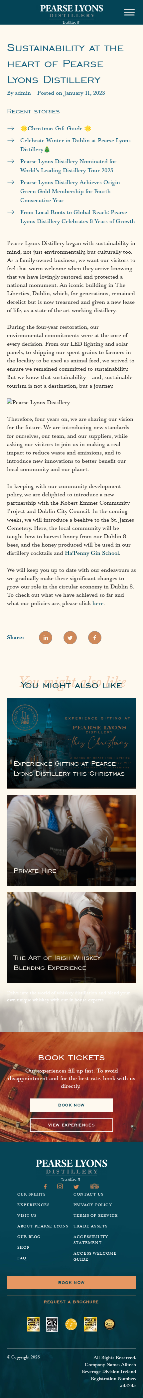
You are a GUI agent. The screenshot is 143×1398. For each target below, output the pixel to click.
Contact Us (88, 1194)
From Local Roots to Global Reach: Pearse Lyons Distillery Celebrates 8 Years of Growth (77, 217)
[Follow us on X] (76, 1187)
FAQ (22, 1258)
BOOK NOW (71, 1104)
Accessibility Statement (90, 1239)
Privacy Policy (92, 1205)
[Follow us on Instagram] (60, 1187)
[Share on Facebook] (94, 637)
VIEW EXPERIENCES (71, 1124)
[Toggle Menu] (129, 12)
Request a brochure (71, 1301)
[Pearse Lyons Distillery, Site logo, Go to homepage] (71, 14)
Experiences (33, 1205)
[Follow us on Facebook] (45, 1187)
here (97, 603)
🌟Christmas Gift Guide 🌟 (55, 128)
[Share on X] (70, 637)
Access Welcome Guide (95, 1256)
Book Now (71, 1282)
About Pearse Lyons (43, 1226)
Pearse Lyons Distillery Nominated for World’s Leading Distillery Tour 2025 (68, 166)
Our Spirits (31, 1194)
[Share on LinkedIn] (45, 637)
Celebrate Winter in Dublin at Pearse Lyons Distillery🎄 (75, 145)
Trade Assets (90, 1226)
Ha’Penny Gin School (92, 553)
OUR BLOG (29, 1236)
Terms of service (95, 1215)
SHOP (23, 1247)
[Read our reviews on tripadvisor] (94, 1187)
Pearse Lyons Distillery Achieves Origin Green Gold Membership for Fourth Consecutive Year (70, 191)
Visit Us (27, 1215)
